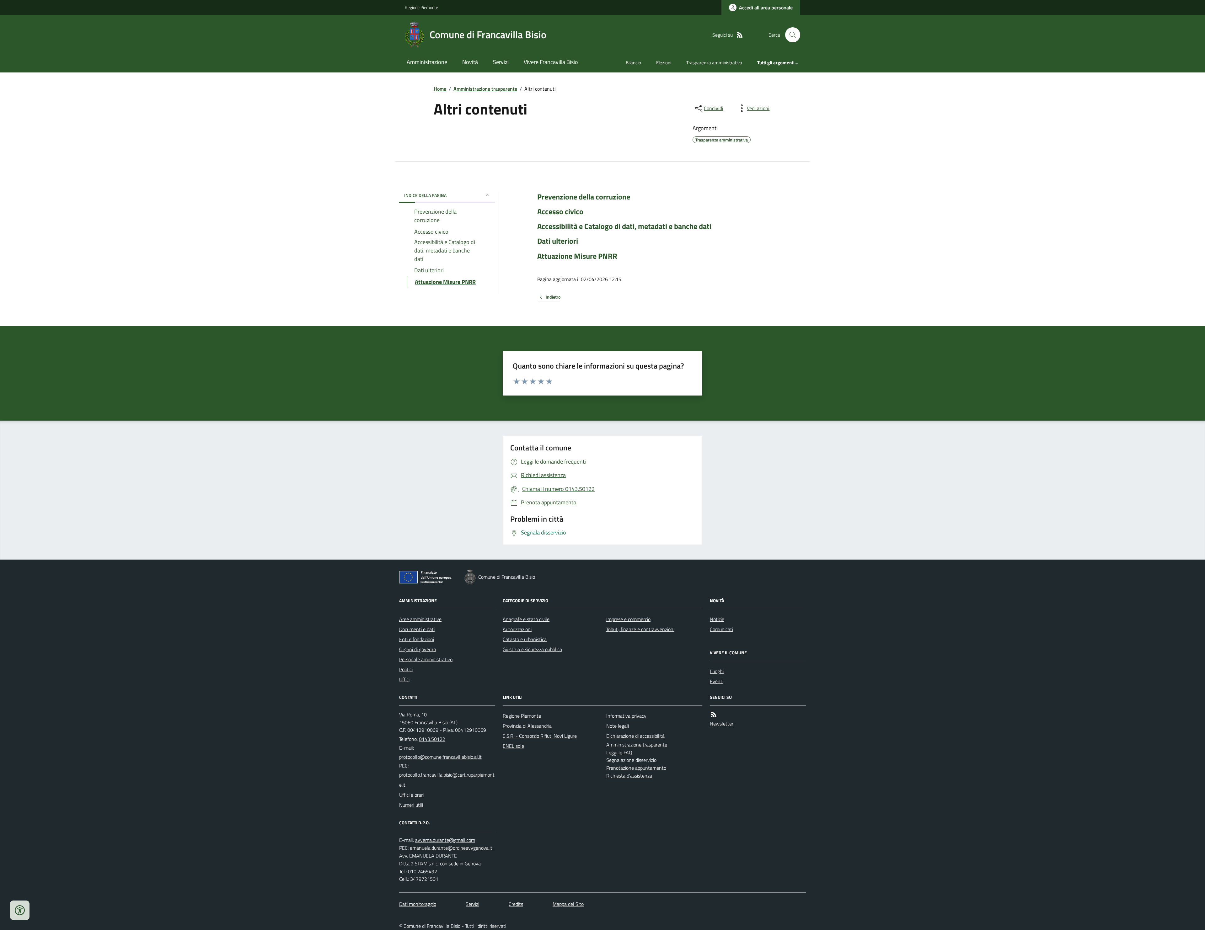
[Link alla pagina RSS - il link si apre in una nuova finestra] (739, 35)
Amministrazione (427, 62)
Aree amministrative (420, 619)
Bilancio (633, 62)
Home (440, 89)
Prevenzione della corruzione (583, 197)
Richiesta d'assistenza (629, 775)
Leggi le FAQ (619, 752)
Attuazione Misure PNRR (577, 256)
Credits (516, 904)
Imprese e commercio (628, 619)
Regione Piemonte (421, 7)
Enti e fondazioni (416, 639)
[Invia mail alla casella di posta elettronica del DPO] (445, 840)
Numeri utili (411, 805)
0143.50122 (432, 739)
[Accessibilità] (20, 910)
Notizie (717, 619)
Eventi (716, 681)
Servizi (501, 62)
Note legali (617, 726)
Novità (470, 62)
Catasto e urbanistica (525, 639)
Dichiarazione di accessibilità (635, 736)
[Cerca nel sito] (790, 34)
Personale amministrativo (426, 659)
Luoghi (717, 671)
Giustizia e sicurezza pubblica (532, 649)
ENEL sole (513, 746)
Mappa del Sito (568, 904)
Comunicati (721, 629)
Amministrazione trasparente (485, 89)
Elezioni (663, 62)
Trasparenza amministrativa (714, 62)
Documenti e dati (417, 629)
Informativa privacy (626, 716)
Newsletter (721, 723)
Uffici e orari (411, 795)
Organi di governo (417, 649)
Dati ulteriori (557, 241)
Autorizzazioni (517, 629)
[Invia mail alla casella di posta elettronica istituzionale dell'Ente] (440, 757)
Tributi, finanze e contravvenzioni (640, 629)
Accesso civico (560, 211)
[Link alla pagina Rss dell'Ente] (713, 715)
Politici (406, 669)
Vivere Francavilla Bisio (551, 62)
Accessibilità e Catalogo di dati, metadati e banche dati (624, 226)
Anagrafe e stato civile (526, 619)
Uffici (404, 679)
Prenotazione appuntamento (636, 768)
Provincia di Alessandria (527, 726)
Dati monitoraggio (417, 904)
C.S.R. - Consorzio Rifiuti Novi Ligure (540, 736)
